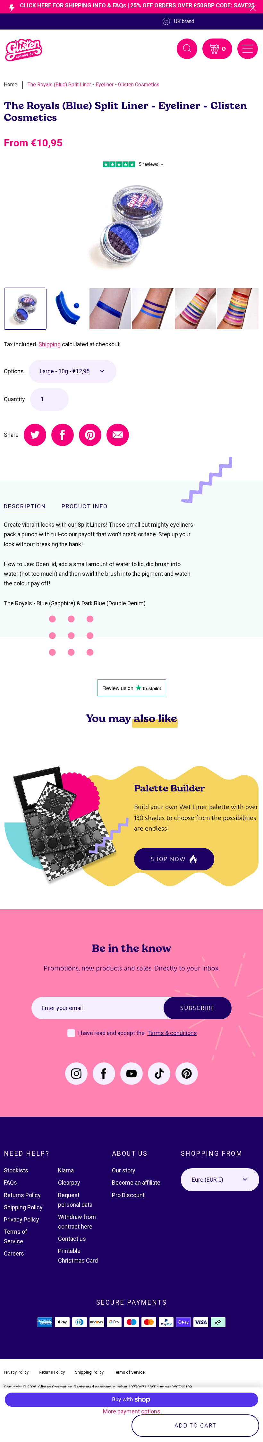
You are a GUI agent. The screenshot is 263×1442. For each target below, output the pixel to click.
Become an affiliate (136, 1182)
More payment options (131, 1411)
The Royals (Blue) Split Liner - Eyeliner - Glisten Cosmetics (93, 85)
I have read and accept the (112, 1033)
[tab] (25, 309)
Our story (123, 1170)
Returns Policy (22, 1195)
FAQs (10, 1182)
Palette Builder (169, 787)
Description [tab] (25, 506)
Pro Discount (128, 1195)
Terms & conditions (172, 1033)
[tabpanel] (131, 224)
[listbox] (72, 371)
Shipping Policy (23, 1207)
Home (10, 85)
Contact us (72, 1238)
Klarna (66, 1170)
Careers (14, 1253)
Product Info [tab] (85, 506)
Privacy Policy (21, 1219)
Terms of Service (129, 1372)
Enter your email (62, 1008)
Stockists (16, 1170)
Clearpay (69, 1182)
